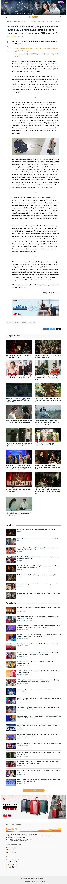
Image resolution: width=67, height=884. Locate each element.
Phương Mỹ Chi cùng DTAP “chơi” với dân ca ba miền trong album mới (37, 584)
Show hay (19, 551)
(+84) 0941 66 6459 (11, 852)
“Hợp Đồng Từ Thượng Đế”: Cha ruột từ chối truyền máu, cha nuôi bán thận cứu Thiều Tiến (19, 444)
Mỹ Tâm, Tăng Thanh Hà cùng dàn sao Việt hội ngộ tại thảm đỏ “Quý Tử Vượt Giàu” (18, 377)
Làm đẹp (19, 691)
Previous (3, 7)
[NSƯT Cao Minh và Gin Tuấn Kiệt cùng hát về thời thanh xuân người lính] (48, 347)
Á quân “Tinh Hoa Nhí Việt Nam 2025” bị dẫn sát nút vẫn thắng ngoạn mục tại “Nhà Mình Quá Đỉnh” (39, 699)
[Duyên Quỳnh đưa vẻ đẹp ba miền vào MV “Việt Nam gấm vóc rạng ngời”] (11, 646)
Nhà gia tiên (33, 322)
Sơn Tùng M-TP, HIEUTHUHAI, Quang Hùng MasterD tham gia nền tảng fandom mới (37, 726)
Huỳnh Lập (15, 322)
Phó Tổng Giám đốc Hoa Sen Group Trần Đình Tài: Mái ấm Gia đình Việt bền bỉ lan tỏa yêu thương (38, 671)
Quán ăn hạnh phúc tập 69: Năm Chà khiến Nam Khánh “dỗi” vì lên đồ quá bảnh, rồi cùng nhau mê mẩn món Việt (38, 762)
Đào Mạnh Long (12, 36)
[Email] (7, 50)
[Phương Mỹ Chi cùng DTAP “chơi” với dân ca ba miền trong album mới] (11, 586)
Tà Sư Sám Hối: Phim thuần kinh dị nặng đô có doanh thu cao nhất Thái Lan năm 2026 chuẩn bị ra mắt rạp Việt (38, 566)
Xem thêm (33, 790)
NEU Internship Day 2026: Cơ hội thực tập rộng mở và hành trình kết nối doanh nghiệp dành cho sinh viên (37, 735)
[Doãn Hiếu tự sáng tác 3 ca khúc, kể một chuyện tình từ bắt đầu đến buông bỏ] (11, 610)
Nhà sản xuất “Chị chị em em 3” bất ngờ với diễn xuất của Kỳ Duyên (18, 356)
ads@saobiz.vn (12, 866)
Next (64, 7)
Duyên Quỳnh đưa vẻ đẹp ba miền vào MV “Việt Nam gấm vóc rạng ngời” (37, 644)
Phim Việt (23, 21)
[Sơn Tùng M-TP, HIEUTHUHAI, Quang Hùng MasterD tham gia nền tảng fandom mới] (11, 727)
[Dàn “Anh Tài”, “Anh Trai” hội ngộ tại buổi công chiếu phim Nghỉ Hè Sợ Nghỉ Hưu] (48, 435)
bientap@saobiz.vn (11, 851)
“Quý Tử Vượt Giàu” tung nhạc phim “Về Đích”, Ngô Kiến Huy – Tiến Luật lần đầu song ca (46, 377)
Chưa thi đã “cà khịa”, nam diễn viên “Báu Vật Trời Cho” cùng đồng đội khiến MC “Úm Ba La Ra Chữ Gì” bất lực (39, 717)
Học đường (19, 738)
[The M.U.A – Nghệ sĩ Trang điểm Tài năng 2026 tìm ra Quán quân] (11, 691)
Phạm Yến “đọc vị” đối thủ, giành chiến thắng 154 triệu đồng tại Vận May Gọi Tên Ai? (39, 771)
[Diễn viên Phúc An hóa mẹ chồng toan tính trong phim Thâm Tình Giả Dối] (11, 541)
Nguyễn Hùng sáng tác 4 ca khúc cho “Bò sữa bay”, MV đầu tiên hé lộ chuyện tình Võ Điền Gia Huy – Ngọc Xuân (47, 422)
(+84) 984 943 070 (14, 840)
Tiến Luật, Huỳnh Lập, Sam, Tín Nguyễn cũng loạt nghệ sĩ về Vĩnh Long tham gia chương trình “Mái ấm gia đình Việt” (38, 548)
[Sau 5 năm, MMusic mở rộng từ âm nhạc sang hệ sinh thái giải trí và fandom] (11, 746)
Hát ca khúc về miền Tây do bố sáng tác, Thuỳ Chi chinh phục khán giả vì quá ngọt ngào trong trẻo (39, 594)
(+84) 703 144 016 (23, 840)
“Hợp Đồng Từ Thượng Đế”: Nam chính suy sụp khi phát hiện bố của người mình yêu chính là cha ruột (18, 513)
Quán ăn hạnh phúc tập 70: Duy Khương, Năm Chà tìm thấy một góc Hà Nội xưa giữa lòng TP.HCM (38, 662)
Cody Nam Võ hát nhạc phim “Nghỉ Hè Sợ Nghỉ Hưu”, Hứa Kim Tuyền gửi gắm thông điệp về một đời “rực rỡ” (18, 489)
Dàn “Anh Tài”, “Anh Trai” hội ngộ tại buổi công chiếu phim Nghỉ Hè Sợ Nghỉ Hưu (46, 444)
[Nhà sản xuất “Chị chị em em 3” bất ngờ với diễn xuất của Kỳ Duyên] (19, 347)
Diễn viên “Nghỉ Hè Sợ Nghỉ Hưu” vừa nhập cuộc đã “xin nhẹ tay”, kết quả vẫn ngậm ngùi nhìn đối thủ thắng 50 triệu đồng (39, 635)
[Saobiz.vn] (33, 17)
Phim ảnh (16, 21)
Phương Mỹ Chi (24, 322)
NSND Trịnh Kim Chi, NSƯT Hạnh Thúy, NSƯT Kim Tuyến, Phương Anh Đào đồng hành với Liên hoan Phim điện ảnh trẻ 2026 (19, 467)
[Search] (60, 17)
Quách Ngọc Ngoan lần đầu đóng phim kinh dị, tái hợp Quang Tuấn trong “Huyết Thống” (19, 421)
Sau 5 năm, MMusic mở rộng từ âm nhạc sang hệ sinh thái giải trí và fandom (39, 743)
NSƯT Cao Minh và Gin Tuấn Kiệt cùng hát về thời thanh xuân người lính (48, 356)
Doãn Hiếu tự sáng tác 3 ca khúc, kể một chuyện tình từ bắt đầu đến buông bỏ (38, 608)
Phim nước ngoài (21, 569)
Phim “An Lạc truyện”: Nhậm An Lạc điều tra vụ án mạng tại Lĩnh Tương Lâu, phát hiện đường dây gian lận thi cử (38, 708)
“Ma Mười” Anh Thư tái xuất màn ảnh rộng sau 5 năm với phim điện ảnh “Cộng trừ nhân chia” (48, 467)
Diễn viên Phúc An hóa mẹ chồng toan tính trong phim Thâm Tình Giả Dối (38, 538)
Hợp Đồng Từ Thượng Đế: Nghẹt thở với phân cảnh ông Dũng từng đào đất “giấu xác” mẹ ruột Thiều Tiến (19, 400)
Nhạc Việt (19, 586)
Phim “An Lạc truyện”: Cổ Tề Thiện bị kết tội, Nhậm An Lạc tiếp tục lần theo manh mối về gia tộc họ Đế (38, 617)
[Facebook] (7, 42)
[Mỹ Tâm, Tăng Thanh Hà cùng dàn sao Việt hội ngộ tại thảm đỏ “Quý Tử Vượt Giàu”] (19, 367)
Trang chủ (9, 21)
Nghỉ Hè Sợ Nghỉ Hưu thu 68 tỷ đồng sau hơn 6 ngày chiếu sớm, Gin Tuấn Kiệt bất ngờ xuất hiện (48, 400)
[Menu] (7, 17)
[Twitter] (7, 46)
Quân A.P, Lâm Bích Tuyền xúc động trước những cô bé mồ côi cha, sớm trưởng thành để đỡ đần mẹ (37, 557)
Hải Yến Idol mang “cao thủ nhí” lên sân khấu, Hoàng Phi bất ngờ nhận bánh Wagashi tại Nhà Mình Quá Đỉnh (38, 780)
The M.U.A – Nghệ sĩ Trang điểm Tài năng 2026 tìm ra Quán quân (35, 689)
